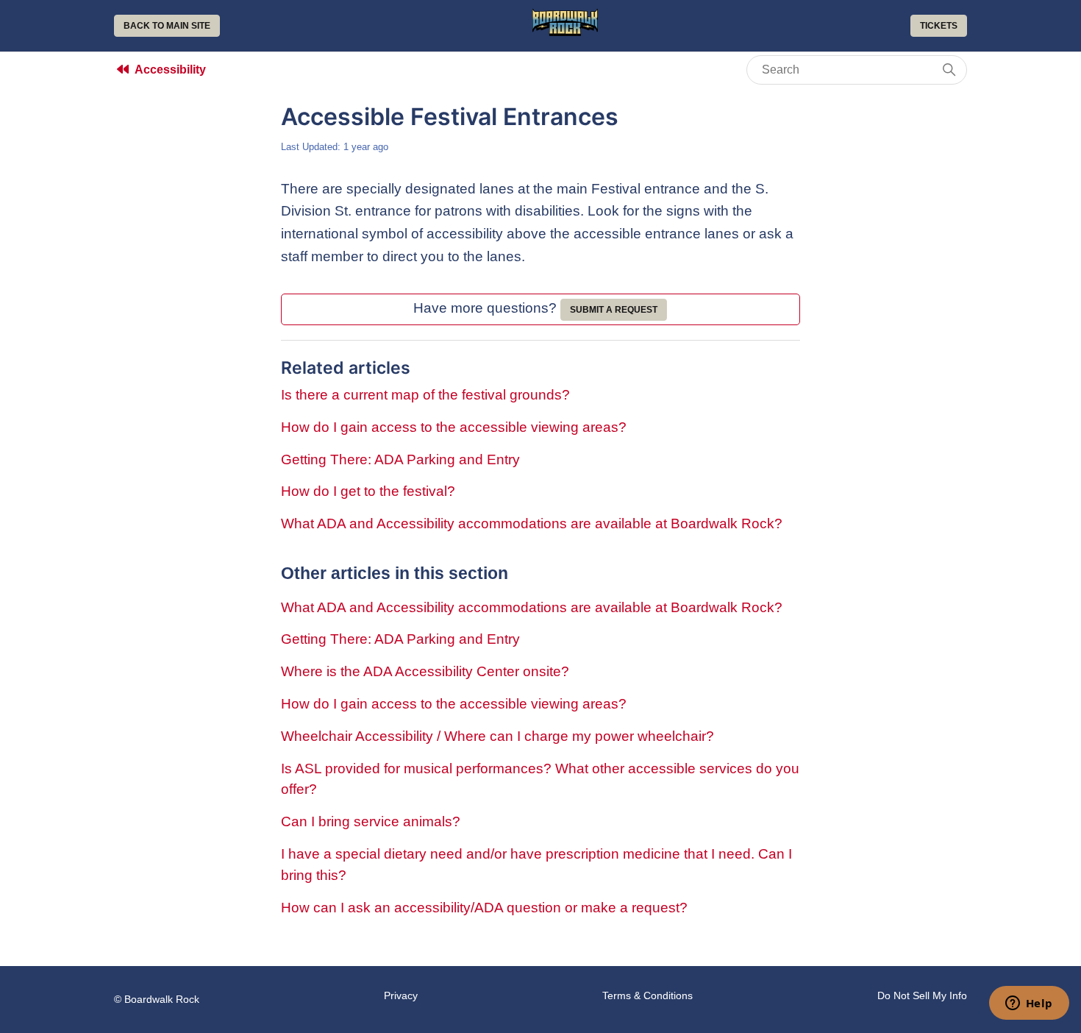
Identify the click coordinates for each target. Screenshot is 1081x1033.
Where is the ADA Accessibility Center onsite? (425, 671)
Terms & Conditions (647, 995)
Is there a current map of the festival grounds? (425, 394)
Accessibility (170, 69)
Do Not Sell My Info (922, 995)
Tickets (938, 26)
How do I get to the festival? (368, 491)
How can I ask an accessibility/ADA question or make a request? (484, 907)
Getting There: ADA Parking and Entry (400, 459)
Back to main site (167, 26)
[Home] (565, 31)
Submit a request (613, 310)
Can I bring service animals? (370, 821)
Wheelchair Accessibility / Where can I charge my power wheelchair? (497, 736)
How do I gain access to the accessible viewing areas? (454, 427)
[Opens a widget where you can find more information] (1028, 1004)
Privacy (401, 995)
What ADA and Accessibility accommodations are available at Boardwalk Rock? (531, 523)
